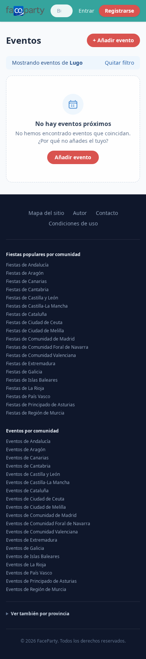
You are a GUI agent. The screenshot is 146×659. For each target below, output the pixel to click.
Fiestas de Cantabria (27, 289)
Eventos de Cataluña (27, 490)
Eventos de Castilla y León (33, 474)
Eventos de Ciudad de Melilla (36, 507)
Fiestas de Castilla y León (32, 298)
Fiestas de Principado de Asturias (40, 404)
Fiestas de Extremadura (30, 363)
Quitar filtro (119, 62)
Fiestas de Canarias (26, 281)
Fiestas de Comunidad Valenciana (41, 355)
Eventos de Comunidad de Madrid (41, 515)
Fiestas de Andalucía (27, 265)
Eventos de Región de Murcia (36, 589)
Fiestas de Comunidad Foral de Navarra (47, 347)
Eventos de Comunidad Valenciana (42, 532)
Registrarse (119, 10)
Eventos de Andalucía (28, 441)
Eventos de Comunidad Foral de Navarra (48, 523)
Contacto (107, 212)
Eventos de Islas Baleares (33, 556)
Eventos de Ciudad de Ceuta (35, 499)
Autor (80, 212)
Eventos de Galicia (25, 548)
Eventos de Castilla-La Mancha (38, 482)
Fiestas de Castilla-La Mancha (37, 306)
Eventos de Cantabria (28, 466)
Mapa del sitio (46, 212)
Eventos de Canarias (27, 458)
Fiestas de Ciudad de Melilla (35, 330)
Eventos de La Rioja (26, 564)
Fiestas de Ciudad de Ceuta (34, 322)
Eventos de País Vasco (29, 573)
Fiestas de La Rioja (25, 388)
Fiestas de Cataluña (26, 314)
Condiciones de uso (73, 223)
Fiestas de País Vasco (28, 396)
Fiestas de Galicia (24, 372)
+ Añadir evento (113, 40)
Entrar (86, 10)
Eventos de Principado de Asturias (41, 581)
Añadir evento (73, 157)
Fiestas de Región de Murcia (35, 413)
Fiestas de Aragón (24, 273)
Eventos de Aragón (25, 449)
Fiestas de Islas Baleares (32, 380)
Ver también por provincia (40, 614)
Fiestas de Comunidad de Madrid (40, 339)
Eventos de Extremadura (31, 540)
